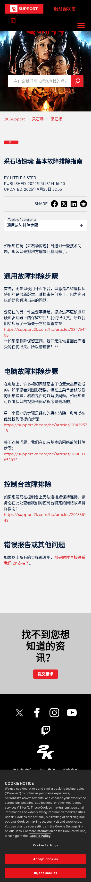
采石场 (38, 119)
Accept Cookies (45, 859)
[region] (45, 826)
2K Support (14, 119)
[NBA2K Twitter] (19, 712)
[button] (80, 25)
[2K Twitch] (45, 731)
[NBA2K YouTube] (72, 712)
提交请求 (45, 674)
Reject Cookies (45, 873)
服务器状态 (65, 8)
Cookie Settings (45, 845)
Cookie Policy (40, 836)
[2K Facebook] (37, 712)
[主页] (24, 9)
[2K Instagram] (54, 712)
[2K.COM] (45, 752)
